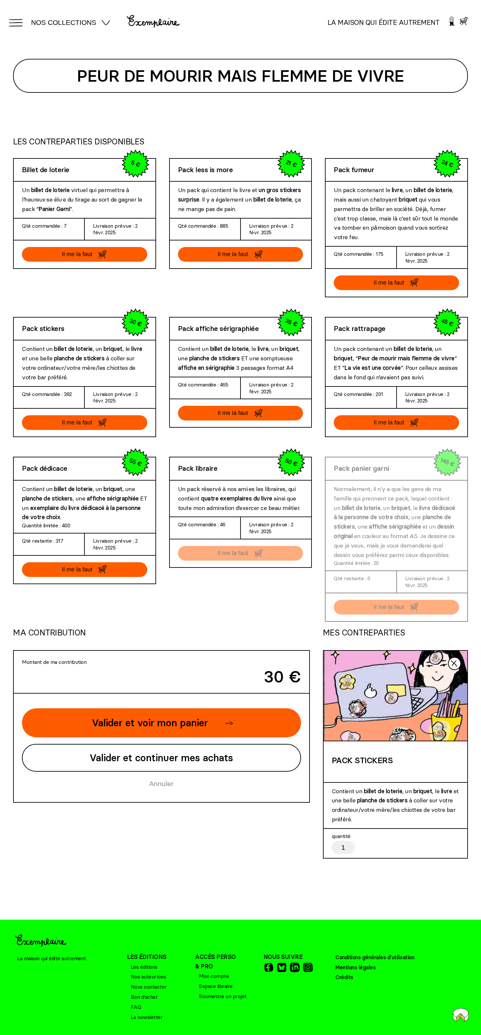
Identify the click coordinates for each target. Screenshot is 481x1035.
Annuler (161, 783)
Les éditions (144, 966)
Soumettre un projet (223, 996)
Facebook (268, 967)
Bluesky (281, 967)
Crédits (344, 977)
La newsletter (147, 1017)
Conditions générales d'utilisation (374, 957)
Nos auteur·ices (148, 976)
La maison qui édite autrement (384, 22)
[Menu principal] (15, 22)
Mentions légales (355, 967)
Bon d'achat (144, 997)
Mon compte (214, 976)
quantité (341, 836)
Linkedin (294, 967)
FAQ (136, 1007)
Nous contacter (149, 986)
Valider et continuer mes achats (161, 758)
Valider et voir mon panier (150, 723)
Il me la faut (77, 254)
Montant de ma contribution (54, 662)
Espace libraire (216, 986)
